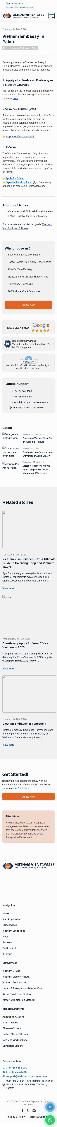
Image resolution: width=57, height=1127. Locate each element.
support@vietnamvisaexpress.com (30, 402)
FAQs (5, 936)
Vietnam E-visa (11, 970)
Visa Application (11, 919)
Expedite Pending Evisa (18, 182)
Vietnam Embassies (13, 930)
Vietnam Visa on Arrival (15, 976)
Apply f (9, 178)
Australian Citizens (13, 1016)
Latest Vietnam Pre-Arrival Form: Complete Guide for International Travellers (36, 469)
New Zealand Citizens (15, 1039)
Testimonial (9, 948)
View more (8, 588)
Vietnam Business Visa (15, 982)
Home (6, 48)
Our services (9, 924)
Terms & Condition (40, 1116)
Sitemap (7, 954)
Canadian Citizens (13, 1045)
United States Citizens (15, 1034)
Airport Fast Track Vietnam (17, 994)
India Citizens (10, 1022)
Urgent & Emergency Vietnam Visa (22, 988)
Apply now (28, 304)
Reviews (7, 942)
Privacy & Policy (16, 1116)
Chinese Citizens (11, 1028)
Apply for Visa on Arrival (20, 136)
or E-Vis (18, 178)
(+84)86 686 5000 (22, 391)
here (15, 98)
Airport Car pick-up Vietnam (18, 999)
